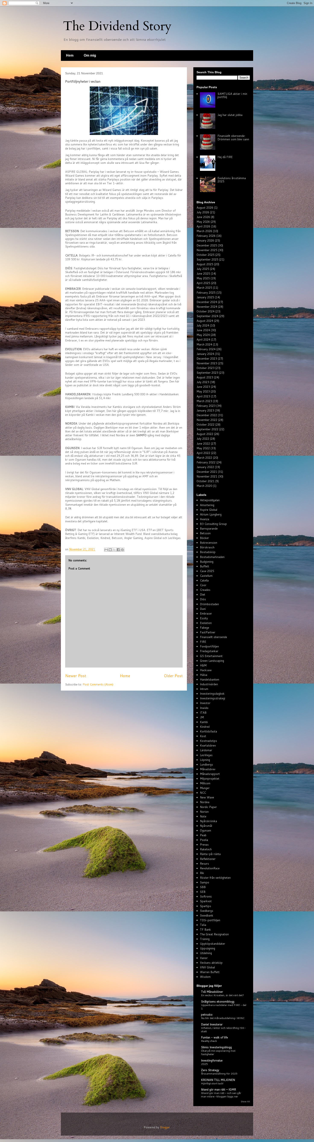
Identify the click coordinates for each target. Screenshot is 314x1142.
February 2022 (206, 462)
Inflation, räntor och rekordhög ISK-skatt (223, 1029)
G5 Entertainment (211, 656)
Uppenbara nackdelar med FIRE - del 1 (223, 1006)
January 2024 (205, 354)
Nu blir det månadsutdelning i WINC (223, 1018)
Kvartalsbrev (208, 745)
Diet (202, 594)
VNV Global (207, 967)
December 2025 (207, 245)
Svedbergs (206, 911)
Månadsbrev (207, 769)
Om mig (90, 55)
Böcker (204, 538)
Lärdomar (206, 750)
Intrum (204, 689)
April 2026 (203, 226)
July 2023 (203, 382)
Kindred (205, 727)
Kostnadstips (208, 741)
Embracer (206, 613)
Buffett (204, 566)
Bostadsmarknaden (212, 557)
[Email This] (106, 550)
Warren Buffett (210, 972)
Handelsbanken (209, 679)
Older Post (173, 675)
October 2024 (205, 311)
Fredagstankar (209, 651)
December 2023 (207, 358)
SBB (203, 887)
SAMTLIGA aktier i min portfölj (232, 95)
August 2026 (205, 207)
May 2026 (203, 222)
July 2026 (203, 212)
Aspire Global (208, 510)
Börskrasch (207, 547)
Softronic (206, 896)
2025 (204, 1064)
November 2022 (207, 420)
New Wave (207, 797)
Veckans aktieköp (211, 963)
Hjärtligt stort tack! (212, 1083)
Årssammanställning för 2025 (219, 1073)
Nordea (204, 802)
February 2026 (206, 236)
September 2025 (207, 259)
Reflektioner (208, 859)
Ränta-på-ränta (210, 854)
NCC (203, 793)
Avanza (204, 519)
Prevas (204, 844)
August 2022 (205, 434)
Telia (203, 925)
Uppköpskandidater (212, 944)
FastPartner (207, 632)
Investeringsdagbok (212, 693)
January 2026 (205, 240)
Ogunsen (205, 830)
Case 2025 (207, 571)
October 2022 (205, 424)
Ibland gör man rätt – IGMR (218, 1089)
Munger (205, 788)
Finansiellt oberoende (213, 637)
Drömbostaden (209, 604)
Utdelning (206, 953)
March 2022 (204, 458)
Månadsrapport (210, 774)
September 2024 (207, 316)
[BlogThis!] (110, 550)
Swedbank (206, 915)
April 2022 (203, 453)
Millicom (205, 783)
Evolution (206, 623)
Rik (202, 873)
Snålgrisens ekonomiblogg (217, 1001)
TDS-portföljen (210, 920)
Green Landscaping (212, 661)
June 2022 (203, 443)
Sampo (204, 882)
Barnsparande (209, 528)
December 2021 (207, 472)
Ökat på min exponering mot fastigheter (218, 1052)
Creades (205, 590)
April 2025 (203, 283)
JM (202, 717)
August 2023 (205, 377)
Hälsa (203, 675)
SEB (202, 892)
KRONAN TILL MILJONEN (218, 1080)
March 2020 (204, 486)
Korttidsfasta (208, 731)
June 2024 (203, 330)
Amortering (207, 505)
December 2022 (207, 415)
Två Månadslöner (212, 992)
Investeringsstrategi (212, 698)
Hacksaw (206, 670)
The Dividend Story (117, 26)
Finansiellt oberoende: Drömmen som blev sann (233, 137)
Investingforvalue (212, 1060)
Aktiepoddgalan (210, 500)
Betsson (205, 533)
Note (203, 816)
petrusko (207, 1014)
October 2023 (205, 368)
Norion (204, 812)
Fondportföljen (209, 646)
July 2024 (203, 325)
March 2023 (204, 401)
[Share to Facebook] (118, 550)
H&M (203, 665)
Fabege (204, 628)
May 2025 (203, 278)
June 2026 (203, 217)
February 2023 (206, 406)
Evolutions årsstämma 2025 (231, 179)
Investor (205, 703)
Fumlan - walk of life (214, 1037)
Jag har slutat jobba (229, 115)
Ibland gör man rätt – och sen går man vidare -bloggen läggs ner (221, 1094)
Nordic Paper (208, 807)
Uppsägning (207, 948)
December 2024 (207, 302)
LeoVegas (206, 755)
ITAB (203, 712)
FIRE (203, 642)
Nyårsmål (206, 826)
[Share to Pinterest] (122, 550)
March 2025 (204, 288)
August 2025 (205, 264)
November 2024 (207, 307)
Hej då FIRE (225, 157)
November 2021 (207, 476)
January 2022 (205, 467)
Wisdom (205, 977)
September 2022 (207, 429)
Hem (69, 55)
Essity (204, 618)
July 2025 (203, 269)
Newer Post (75, 675)
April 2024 (203, 339)
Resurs (204, 863)
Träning (205, 939)
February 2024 (206, 349)
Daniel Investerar (212, 1024)
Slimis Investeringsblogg (216, 1047)
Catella (204, 580)
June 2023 (203, 387)
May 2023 (203, 391)
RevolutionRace (210, 868)
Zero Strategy (210, 1070)
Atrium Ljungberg (211, 514)
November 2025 (207, 250)
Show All (245, 1101)
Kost (203, 736)
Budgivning (206, 562)
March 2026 (204, 231)
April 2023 (203, 396)
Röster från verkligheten (215, 878)
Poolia (204, 840)
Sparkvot (206, 901)
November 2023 (207, 363)
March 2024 (204, 344)
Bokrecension (208, 543)
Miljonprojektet (209, 778)
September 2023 (207, 373)
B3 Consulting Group (213, 524)
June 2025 (203, 273)
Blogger (165, 1127)
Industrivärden (209, 684)
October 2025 (205, 255)
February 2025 (206, 292)
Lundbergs (206, 764)
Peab (203, 835)
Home (125, 675)
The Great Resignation (214, 934)
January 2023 (205, 410)
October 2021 (205, 481)
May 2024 (203, 335)
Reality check (209, 1041)
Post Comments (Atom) (98, 684)
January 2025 (205, 297)
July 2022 (203, 439)
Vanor (204, 958)
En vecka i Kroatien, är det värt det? (222, 995)
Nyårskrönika (208, 821)
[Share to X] (114, 550)
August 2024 (205, 321)
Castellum (206, 576)
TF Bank (205, 929)
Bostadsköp (208, 552)
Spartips (205, 906)
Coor (203, 585)
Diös (203, 599)
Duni (203, 609)
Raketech (206, 849)
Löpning (205, 760)
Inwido (204, 708)
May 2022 (203, 448)
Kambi (204, 722)
